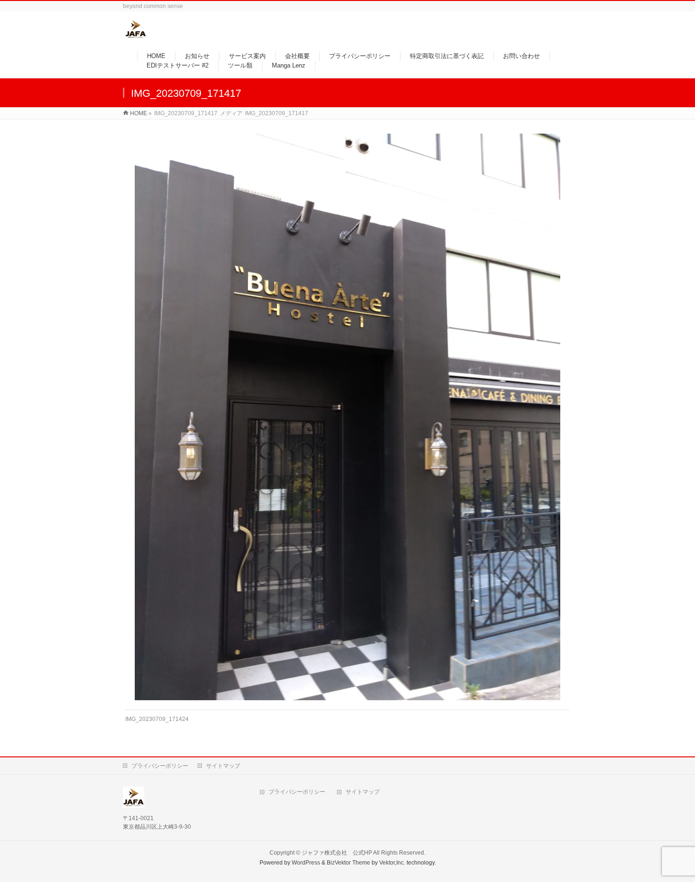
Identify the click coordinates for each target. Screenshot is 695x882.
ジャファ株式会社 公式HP (337, 852)
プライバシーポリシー (159, 766)
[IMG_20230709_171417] (347, 417)
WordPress (306, 862)
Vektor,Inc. (392, 862)
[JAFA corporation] (135, 34)
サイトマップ (223, 766)
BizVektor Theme (348, 862)
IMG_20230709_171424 (157, 719)
